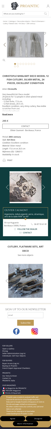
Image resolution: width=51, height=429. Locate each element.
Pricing (5, 351)
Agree (12, 418)
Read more (7, 114)
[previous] (8, 187)
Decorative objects (23, 21)
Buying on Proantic (9, 366)
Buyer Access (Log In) (10, 363)
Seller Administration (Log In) (13, 353)
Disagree (38, 418)
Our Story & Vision (9, 376)
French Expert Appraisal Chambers (16, 368)
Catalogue (12, 21)
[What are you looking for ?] (45, 13)
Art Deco (22, 23)
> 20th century (30, 23)
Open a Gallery (8, 349)
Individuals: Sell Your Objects (14, 356)
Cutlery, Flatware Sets (10, 23)
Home (5, 21)
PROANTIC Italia (8, 380)
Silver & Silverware (37, 21)
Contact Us (6, 378)
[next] (43, 187)
